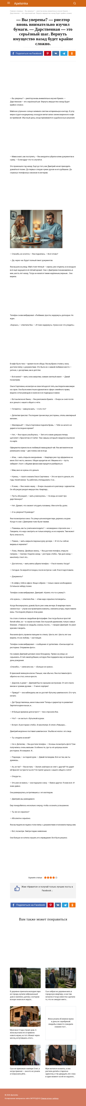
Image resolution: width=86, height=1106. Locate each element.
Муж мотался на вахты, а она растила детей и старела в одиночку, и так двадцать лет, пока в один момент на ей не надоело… (60, 1072)
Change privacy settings (50, 1098)
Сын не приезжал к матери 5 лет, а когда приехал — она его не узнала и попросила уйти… (25, 1071)
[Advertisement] (43, 79)
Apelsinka (21, 3)
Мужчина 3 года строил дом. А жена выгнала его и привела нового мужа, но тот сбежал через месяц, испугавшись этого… (25, 1034)
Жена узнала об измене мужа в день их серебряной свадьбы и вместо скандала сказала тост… (61, 1023)
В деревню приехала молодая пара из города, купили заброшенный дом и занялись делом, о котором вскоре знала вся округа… (25, 995)
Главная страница (16, 11)
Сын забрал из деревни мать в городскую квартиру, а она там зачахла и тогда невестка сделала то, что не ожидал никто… (60, 995)
